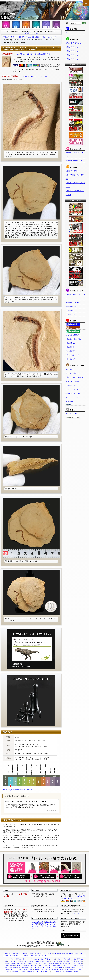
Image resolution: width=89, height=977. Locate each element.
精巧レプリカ (78, 961)
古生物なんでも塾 (37, 922)
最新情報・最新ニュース (31, 965)
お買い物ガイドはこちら (31, 33)
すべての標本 (9, 959)
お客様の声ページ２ (72, 47)
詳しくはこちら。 (79, 913)
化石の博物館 (70, 347)
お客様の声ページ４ (72, 55)
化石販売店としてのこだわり (75, 191)
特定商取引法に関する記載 (63, 963)
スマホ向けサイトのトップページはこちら (34, 76)
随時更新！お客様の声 (72, 373)
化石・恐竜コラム (45, 965)
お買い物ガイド (70, 385)
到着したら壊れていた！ (73, 355)
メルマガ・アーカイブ (72, 397)
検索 (84, 23)
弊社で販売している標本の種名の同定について (17, 790)
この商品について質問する (25, 54)
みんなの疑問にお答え (72, 381)
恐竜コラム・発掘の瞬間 (54, 967)
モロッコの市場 (56, 971)
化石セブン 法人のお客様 (60, 969)
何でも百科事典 (70, 351)
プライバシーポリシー (72, 389)
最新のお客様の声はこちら (74, 43)
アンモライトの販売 (28, 961)
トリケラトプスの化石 (63, 959)
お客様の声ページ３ (72, 51)
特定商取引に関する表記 (73, 393)
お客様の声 (41, 967)
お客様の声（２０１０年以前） (75, 377)
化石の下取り (28, 969)
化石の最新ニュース (72, 343)
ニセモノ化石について (43, 971)
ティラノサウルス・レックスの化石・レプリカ (40, 959)
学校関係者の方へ (71, 306)
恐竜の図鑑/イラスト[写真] (43, 953)
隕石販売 (30, 963)
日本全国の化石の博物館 (70, 971)
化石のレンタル (70, 314)
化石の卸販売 (70, 310)
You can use (69, 401)
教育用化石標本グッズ (12, 963)
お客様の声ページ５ (72, 59)
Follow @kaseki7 (72, 935)
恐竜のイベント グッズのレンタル (16, 953)
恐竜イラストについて (72, 413)
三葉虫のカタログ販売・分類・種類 (23, 971)
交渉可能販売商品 (14, 967)
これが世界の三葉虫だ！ (73, 335)
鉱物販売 (23, 963)
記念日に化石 (68, 965)
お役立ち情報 (9, 965)
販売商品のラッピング (29, 967)
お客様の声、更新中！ (72, 171)
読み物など (18, 965)
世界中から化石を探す (72, 302)
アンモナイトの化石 (14, 961)
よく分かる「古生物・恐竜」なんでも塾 (33, 955)
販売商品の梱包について (72, 967)
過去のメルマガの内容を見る (75, 160)
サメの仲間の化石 (56, 961)
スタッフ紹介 (70, 369)
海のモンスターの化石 (43, 961)
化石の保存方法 (57, 965)
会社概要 (68, 195)
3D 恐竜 (30, 953)
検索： (68, 23)
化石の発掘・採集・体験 (73, 339)
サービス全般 (78, 963)
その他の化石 (68, 961)
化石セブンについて (41, 963)
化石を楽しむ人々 (71, 359)
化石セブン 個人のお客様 (42, 969)
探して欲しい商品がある (42, 54)
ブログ (68, 32)
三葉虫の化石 (20, 959)
